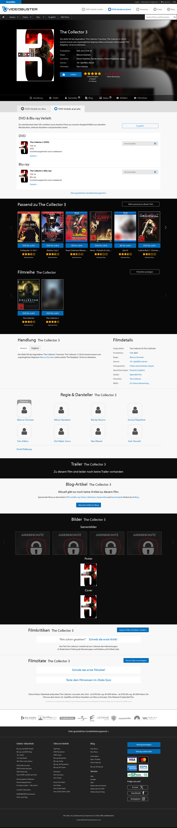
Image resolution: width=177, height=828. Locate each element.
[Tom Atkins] (24, 431)
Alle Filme (65, 17)
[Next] (165, 228)
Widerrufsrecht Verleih (98, 786)
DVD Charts (58, 755)
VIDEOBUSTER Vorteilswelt (26, 794)
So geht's (52, 17)
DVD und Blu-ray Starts (76, 497)
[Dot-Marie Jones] (61, 431)
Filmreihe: (64, 66)
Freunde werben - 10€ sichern (27, 785)
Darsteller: (64, 58)
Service (93, 771)
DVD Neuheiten (59, 752)
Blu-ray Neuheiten (60, 758)
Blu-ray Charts (58, 761)
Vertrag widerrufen (144, 751)
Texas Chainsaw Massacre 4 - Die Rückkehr (77, 250)
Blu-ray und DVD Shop (24, 752)
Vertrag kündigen (143, 744)
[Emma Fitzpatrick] (135, 410)
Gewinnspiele (117, 497)
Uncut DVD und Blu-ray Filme (27, 775)
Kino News (94, 752)
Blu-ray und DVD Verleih (25, 749)
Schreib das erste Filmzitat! (88, 670)
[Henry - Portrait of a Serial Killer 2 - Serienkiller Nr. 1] (101, 227)
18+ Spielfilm (82, 62)
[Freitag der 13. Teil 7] (29, 227)
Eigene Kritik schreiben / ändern (133, 630)
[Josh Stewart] (135, 431)
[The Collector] (29, 294)
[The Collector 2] (52, 294)
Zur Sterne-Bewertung (139, 383)
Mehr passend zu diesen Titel (140, 204)
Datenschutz (79, 815)
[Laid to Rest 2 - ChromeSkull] (149, 227)
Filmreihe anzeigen (144, 271)
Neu (38, 17)
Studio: (116, 374)
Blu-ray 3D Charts (60, 767)
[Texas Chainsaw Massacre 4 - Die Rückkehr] (76, 227)
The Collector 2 (52, 318)
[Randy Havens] (98, 410)
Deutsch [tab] (23, 348)
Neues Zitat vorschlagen (136, 660)
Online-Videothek (25, 743)
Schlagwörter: (119, 366)
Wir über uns (68, 815)
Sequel (151, 366)
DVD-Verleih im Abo (94, 9)
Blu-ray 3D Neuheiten (61, 764)
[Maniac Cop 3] (52, 227)
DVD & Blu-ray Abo (23, 765)
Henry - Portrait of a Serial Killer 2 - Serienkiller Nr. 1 (101, 250)
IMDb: (115, 383)
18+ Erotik (20, 755)
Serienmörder (141, 366)
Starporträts (102, 497)
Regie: (62, 54)
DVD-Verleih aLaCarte (121, 9)
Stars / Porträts (95, 759)
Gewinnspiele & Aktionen (25, 779)
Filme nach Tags (22, 797)
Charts (25, 17)
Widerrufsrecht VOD (97, 789)
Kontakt (93, 779)
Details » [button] (33, 156)
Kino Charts (57, 778)
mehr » (123, 58)
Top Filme (57, 749)
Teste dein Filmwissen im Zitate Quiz (88, 680)
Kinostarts (57, 772)
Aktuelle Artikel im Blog (88, 505)
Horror (91, 62)
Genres (12, 17)
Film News (94, 749)
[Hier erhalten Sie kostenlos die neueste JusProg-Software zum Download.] (137, 774)
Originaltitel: (118, 348)
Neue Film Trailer (59, 782)
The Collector (82, 66)
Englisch (141, 370)
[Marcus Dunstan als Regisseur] (24, 410)
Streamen (144, 9)
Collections (91, 497)
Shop (159, 9)
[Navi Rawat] (98, 431)
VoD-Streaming (22, 772)
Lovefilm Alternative (24, 790)
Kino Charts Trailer (60, 788)
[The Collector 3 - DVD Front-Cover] (88, 606)
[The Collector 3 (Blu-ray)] (23, 176)
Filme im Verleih (61, 743)
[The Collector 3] (35, 55)
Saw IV (125, 250)
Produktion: (65, 50)
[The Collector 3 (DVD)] (23, 147)
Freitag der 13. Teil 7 (28, 250)
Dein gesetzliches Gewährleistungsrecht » (88, 193)
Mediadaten (109, 815)
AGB (91, 782)
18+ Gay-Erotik (22, 758)
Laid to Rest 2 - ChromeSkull (149, 250)
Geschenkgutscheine (24, 782)
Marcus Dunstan (84, 54)
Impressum (89, 815)
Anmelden (10, 2)
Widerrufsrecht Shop (97, 792)
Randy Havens (97, 58)
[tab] (33, 108)
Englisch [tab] (35, 348)
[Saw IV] (125, 227)
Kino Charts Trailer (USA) (62, 791)
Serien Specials (95, 762)
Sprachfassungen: (120, 370)
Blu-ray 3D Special (96, 767)
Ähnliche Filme (28, 257)
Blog (173, 9)
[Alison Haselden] (61, 410)
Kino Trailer (57, 785)
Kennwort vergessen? (150, 2)
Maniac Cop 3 (52, 250)
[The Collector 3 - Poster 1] (88, 575)
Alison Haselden (83, 58)
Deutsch (133, 370)
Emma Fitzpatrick (111, 58)
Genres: (63, 62)
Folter (132, 366)
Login (137, 2)
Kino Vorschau (58, 775)
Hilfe (92, 776)
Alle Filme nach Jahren (24, 761)
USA (78, 50)
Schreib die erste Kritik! (103, 639)
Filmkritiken (94, 756)
